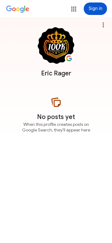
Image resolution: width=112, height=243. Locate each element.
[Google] (17, 9)
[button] (74, 9)
